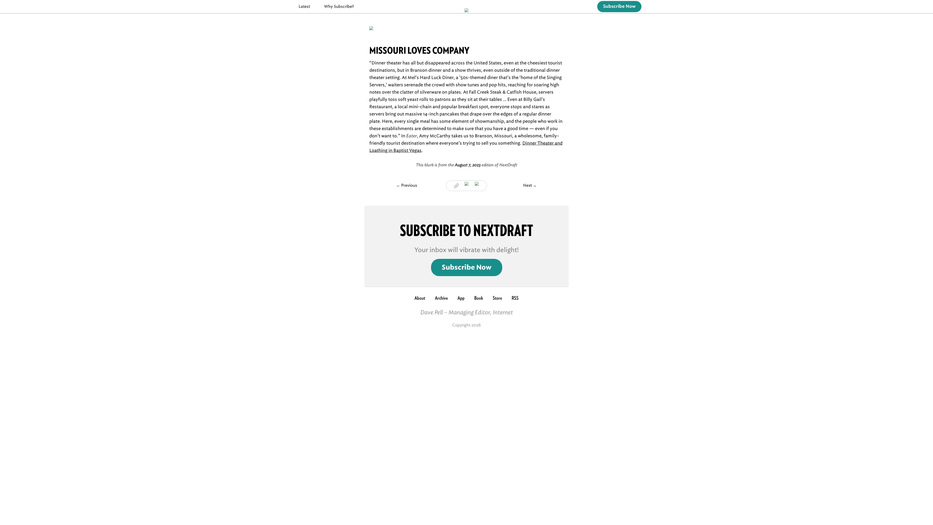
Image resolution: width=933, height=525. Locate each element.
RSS (515, 298)
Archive (441, 298)
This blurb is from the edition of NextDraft (466, 165)
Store (497, 298)
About (420, 298)
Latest (304, 6)
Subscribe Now (619, 6)
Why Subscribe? (339, 6)
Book (478, 298)
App (461, 298)
